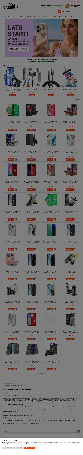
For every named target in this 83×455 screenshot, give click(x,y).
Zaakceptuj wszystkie (29, 447)
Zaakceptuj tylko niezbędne (8, 447)
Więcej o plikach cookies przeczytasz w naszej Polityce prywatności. (15, 445)
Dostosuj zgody (19, 447)
